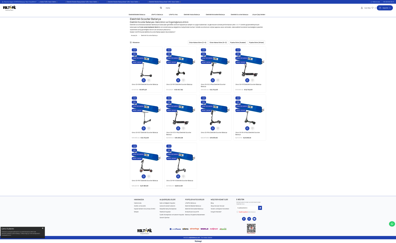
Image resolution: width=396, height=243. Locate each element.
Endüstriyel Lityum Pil (192, 212)
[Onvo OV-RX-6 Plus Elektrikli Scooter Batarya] (249, 110)
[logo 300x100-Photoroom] (144, 231)
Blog (212, 203)
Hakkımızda (376, 2)
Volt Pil (238, 25)
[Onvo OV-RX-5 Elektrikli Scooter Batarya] (180, 159)
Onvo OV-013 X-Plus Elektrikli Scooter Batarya (178, 133)
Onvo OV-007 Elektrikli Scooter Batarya (145, 132)
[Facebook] (244, 219)
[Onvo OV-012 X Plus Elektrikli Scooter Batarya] (215, 62)
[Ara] (160, 8)
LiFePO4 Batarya (190, 203)
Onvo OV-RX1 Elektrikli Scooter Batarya (179, 84)
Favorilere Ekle (149, 80)
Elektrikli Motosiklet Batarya (194, 209)
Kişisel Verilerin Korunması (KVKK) (144, 209)
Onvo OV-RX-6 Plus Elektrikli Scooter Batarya (247, 133)
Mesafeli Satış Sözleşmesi (168, 209)
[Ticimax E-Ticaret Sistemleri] (198, 241)
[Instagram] (249, 219)
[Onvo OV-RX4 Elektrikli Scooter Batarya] (215, 110)
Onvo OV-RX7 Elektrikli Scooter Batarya (145, 181)
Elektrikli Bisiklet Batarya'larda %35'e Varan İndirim (78, 2)
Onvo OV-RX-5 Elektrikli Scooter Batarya (179, 181)
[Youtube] (254, 219)
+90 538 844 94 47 (388, 2)
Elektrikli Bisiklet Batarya (193, 206)
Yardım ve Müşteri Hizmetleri (220, 209)
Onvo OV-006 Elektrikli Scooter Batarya (145, 84)
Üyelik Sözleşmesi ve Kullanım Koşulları (172, 215)
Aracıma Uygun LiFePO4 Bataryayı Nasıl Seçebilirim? (20, 2)
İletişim (136, 212)
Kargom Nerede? (216, 212)
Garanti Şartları (165, 217)
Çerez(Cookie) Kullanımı (167, 206)
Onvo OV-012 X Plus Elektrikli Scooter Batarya (213, 85)
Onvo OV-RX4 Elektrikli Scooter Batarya (214, 132)
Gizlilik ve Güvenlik (140, 206)
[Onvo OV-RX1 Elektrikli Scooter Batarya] (180, 62)
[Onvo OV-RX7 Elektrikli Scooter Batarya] (146, 159)
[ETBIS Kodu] (251, 229)
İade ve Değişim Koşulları (167, 203)
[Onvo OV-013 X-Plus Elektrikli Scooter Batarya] (180, 110)
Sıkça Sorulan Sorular (217, 206)
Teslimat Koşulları (165, 212)
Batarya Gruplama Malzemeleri (195, 215)
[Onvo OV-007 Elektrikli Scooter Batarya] (146, 110)
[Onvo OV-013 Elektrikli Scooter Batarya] (249, 62)
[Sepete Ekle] (144, 80)
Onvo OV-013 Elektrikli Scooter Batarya (248, 84)
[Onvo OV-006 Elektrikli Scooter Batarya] (146, 62)
